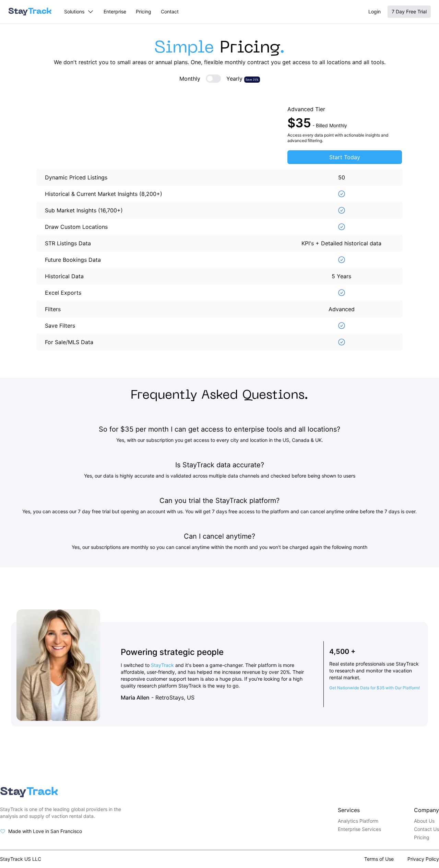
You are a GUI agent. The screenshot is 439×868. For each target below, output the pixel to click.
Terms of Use (379, 859)
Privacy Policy (423, 859)
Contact (170, 11)
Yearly (242, 78)
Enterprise (115, 11)
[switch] (213, 78)
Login (374, 11)
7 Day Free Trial (409, 11)
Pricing (143, 11)
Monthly (189, 78)
